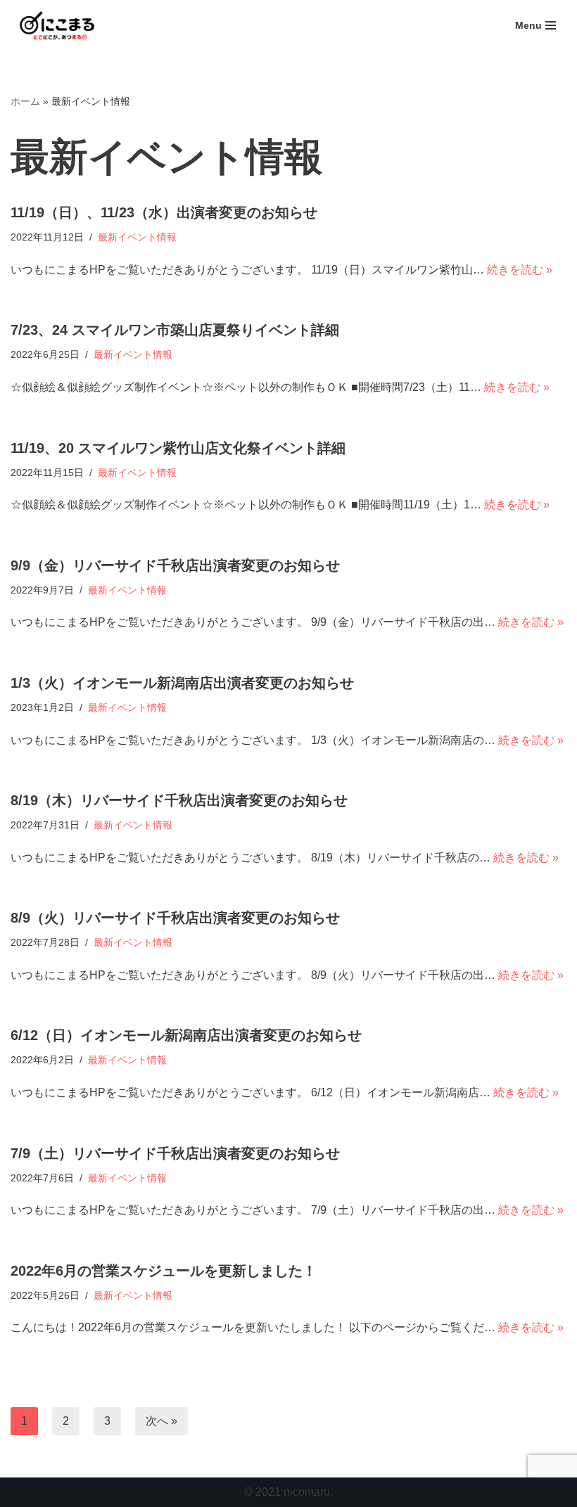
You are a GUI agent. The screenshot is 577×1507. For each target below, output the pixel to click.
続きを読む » (519, 270)
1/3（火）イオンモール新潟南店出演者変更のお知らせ (182, 683)
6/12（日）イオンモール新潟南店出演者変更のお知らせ (186, 1035)
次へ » (161, 1421)
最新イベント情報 (137, 237)
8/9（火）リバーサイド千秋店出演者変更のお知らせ (175, 917)
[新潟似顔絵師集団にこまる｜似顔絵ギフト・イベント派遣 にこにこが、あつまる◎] (53, 25)
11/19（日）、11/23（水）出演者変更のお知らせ (164, 212)
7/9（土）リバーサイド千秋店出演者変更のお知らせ (175, 1153)
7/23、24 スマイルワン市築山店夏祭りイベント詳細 (175, 330)
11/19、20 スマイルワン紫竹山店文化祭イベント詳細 (178, 448)
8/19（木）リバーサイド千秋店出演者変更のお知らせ (179, 800)
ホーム (25, 101)
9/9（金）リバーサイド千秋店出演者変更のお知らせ (175, 565)
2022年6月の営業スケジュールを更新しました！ (164, 1270)
